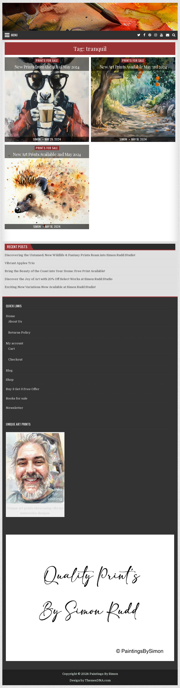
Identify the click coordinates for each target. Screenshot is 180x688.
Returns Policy (19, 332)
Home (10, 316)
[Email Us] (167, 35)
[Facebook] (144, 35)
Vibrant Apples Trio (20, 263)
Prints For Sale (47, 60)
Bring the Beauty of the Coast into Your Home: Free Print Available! (55, 271)
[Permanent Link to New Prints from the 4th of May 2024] (47, 99)
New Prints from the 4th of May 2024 (47, 67)
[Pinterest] (149, 35)
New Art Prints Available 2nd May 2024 (47, 154)
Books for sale (16, 398)
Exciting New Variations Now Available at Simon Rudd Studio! (50, 287)
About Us (15, 321)
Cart (11, 348)
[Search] (173, 35)
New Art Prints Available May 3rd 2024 (133, 67)
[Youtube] (161, 35)
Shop (10, 379)
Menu (14, 35)
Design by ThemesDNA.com (90, 680)
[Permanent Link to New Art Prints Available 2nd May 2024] (47, 187)
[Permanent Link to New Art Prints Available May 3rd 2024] (133, 99)
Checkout (15, 359)
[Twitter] (138, 35)
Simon (37, 139)
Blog (9, 370)
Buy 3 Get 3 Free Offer (22, 389)
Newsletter (14, 408)
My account (14, 343)
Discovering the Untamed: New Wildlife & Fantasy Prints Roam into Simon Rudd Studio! (70, 255)
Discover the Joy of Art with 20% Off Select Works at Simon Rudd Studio (58, 279)
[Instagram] (155, 35)
